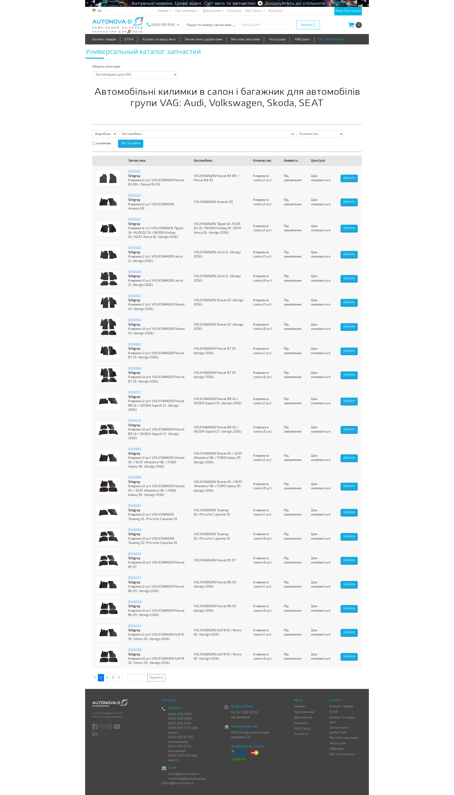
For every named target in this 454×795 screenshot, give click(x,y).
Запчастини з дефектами (203, 39)
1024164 (134, 368)
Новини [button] (164, 11)
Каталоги (234, 11)
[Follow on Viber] (102, 727)
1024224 (135, 602)
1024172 (134, 392)
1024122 (134, 195)
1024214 (134, 554)
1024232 (134, 626)
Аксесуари (277, 39)
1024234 (135, 650)
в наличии (103, 143)
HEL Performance (331, 39)
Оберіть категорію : (107, 66)
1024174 (134, 420)
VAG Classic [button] (254, 11)
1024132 (134, 219)
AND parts (302, 39)
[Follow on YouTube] (117, 727)
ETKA (129, 39)
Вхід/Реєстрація (348, 11)
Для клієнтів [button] (212, 11)
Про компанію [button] (186, 11)
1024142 (134, 247)
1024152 (134, 296)
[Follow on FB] (95, 727)
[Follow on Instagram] (110, 727)
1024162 (134, 344)
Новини (299, 706)
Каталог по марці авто (159, 39)
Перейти (156, 677)
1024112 (134, 171)
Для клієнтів (303, 717)
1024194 (134, 530)
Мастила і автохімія (245, 39)
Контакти (276, 11)
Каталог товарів (104, 39)
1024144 (134, 272)
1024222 (134, 578)
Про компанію (304, 712)
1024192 (134, 505)
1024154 (134, 320)
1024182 (134, 449)
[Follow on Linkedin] (95, 733)
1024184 (134, 477)
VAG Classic (302, 728)
